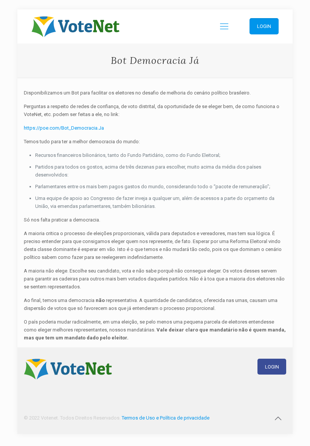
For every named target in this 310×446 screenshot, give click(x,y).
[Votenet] (75, 26)
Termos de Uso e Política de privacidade (165, 418)
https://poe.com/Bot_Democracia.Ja (64, 128)
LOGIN (272, 367)
